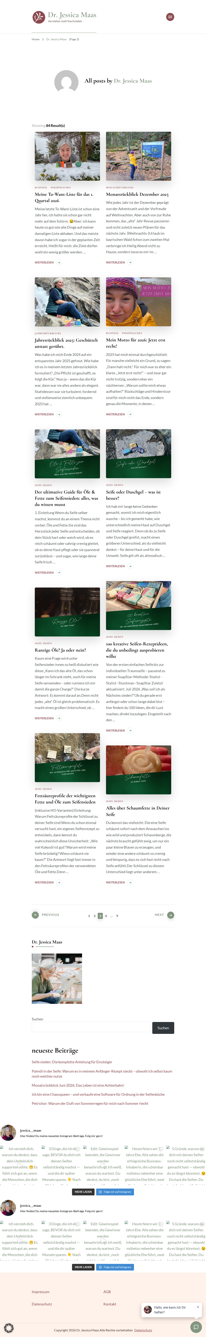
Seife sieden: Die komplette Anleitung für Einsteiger (72, 1062)
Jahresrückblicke (48, 333)
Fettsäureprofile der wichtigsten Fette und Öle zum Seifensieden (65, 799)
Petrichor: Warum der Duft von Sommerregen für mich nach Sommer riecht (90, 1103)
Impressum (40, 1291)
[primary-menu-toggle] (170, 17)
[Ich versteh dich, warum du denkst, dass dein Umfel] (20, 1165)
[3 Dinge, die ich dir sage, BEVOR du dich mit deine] (61, 1165)
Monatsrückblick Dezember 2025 (137, 194)
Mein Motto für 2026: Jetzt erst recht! (135, 343)
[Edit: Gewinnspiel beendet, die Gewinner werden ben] (103, 1165)
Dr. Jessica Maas (72, 14)
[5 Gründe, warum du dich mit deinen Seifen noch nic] (186, 1165)
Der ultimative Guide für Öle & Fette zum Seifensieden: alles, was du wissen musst (66, 498)
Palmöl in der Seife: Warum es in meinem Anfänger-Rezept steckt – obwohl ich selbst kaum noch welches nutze (102, 1073)
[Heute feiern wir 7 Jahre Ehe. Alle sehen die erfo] (144, 1165)
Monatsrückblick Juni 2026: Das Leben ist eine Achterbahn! (78, 1085)
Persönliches (61, 187)
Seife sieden (114, 485)
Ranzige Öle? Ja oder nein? (60, 650)
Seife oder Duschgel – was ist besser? (133, 495)
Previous (50, 914)
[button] (9, 1328)
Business (41, 187)
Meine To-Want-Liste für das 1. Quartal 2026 (64, 197)
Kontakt (109, 1304)
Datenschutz (42, 1304)
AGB (107, 1291)
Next (159, 914)
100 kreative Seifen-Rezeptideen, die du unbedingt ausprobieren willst (137, 650)
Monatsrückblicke (120, 187)
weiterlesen (44, 262)
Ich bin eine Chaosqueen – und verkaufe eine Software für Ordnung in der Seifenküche (98, 1094)
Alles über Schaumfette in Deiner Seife (138, 811)
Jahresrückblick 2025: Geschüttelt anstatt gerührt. (66, 343)
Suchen (37, 1019)
